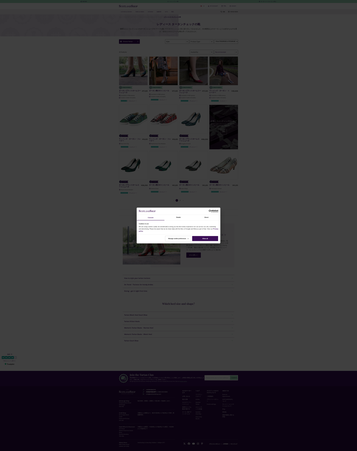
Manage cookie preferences (177, 238)
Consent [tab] (150, 217)
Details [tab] (178, 217)
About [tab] (206, 217)
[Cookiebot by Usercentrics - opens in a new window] (210, 211)
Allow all (205, 238)
